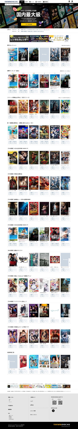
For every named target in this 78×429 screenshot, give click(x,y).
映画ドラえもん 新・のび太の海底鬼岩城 (35, 88)
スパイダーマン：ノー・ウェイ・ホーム (35, 139)
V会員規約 (12, 391)
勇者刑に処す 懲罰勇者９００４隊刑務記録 (15, 292)
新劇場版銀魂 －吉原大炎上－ (34, 114)
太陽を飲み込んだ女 (43, 318)
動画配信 (46, 1)
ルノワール (52, 369)
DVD (22, 1)
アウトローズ (10, 165)
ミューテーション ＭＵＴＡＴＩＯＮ (24, 190)
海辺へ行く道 (31, 369)
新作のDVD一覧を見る (66, 45)
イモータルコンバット (64, 190)
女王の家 (30, 318)
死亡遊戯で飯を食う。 (43, 292)
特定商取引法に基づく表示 (52, 391)
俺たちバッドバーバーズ (65, 267)
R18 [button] (70, 4)
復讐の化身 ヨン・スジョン (12, 318)
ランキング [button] (39, 4)
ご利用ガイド (60, 4)
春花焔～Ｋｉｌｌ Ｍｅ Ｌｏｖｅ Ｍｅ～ (26, 343)
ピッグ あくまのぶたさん (65, 216)
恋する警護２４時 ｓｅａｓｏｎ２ (24, 267)
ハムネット (31, 165)
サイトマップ (68, 391)
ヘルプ (66, 4)
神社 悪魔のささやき (54, 216)
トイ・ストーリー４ (22, 139)
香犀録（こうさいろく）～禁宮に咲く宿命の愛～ (58, 343)
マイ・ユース (53, 318)
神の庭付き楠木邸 (21, 292)
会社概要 (8, 391)
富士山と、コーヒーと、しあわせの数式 (46, 369)
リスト (69, 2)
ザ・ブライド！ (21, 165)
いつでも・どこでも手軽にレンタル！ (12, 383)
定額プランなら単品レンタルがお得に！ (50, 383)
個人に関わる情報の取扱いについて (41, 391)
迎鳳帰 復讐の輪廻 (43, 343)
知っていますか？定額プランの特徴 (38, 383)
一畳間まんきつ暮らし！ (54, 292)
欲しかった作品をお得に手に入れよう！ (25, 383)
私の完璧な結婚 (31, 343)
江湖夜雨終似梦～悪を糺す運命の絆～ (67, 343)
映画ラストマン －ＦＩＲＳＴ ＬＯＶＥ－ (26, 88)
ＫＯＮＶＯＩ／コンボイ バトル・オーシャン (58, 190)
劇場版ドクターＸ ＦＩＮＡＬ (23, 114)
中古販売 (10, 417)
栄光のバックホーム (54, 88)
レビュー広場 (32, 410)
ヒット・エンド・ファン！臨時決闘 (34, 216)
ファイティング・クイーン (44, 190)
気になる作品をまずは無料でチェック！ (63, 383)
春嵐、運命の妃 (10, 343)
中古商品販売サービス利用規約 (31, 391)
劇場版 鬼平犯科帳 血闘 (65, 369)
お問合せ (32, 405)
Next (69, 57)
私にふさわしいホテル (22, 369)
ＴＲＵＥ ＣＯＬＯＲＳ (44, 267)
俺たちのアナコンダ (43, 165)
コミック (32, 1)
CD (27, 1)
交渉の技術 (63, 318)
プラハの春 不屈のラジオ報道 (55, 165)
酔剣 (30, 190)
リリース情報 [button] (31, 4)
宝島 (9, 114)
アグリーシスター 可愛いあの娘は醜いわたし (47, 216)
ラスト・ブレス (21, 216)
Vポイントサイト (33, 414)
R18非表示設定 (11, 419)
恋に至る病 (63, 241)
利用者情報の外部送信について (61, 391)
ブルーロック (53, 139)
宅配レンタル (11, 415)
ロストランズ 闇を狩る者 (44, 114)
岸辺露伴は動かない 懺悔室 (65, 88)
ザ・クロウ (52, 114)
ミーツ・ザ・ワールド (11, 369)
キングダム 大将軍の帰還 (44, 139)
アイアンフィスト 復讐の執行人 (13, 190)
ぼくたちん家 (31, 267)
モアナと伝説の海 (11, 139)
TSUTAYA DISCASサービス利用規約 (19, 391)
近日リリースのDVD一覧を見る (64, 97)
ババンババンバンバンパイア (65, 114)
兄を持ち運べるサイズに (44, 241)
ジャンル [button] (24, 4)
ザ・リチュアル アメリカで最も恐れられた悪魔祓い (16, 216)
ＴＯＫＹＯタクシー (43, 88)
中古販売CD (39, 1)
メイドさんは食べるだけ (33, 292)
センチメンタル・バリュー (65, 165)
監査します (20, 318)
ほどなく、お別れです (11, 88)
